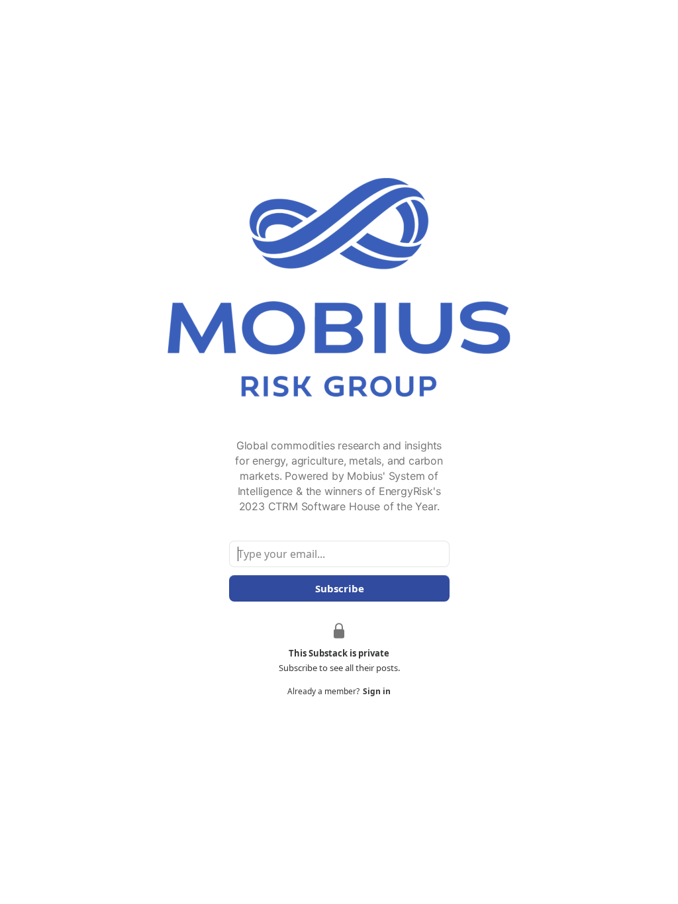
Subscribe (339, 588)
